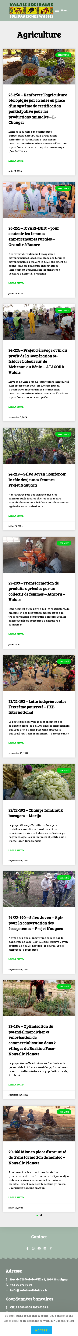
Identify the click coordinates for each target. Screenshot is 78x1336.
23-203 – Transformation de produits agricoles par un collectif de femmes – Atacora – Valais (37, 591)
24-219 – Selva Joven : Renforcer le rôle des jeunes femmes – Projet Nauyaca (37, 479)
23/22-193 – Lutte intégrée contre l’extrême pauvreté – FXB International (37, 707)
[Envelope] (45, 1248)
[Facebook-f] (27, 1248)
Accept (41, 1330)
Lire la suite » (16, 160)
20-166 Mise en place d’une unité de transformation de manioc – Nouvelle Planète (37, 1157)
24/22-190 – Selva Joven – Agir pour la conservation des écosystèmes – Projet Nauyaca (36, 923)
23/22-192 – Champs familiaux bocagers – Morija (36, 812)
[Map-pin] (50, 1248)
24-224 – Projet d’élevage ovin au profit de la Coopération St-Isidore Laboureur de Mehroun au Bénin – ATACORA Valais (38, 361)
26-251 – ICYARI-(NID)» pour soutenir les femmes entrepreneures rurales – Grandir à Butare (34, 236)
